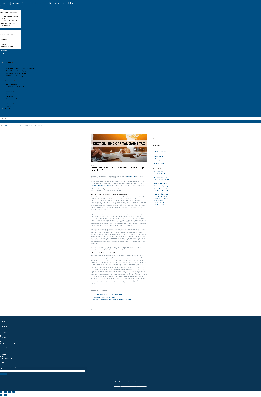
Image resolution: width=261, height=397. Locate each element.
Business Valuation (160, 151)
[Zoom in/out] (13, 392)
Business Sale (158, 149)
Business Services (5, 32)
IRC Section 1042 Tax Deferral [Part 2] (104, 297)
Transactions (3, 50)
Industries (3, 29)
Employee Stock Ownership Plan (101, 185)
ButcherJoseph (95, 172)
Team (1, 7)
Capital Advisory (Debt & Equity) (8, 20)
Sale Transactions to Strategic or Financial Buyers (21, 66)
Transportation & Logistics (7, 46)
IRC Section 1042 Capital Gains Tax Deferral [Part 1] (108, 295)
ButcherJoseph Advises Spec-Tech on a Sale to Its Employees (161, 179)
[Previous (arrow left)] (1, 395)
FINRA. (99, 283)
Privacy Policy (117, 386)
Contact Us (3, 326)
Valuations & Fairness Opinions (8, 23)
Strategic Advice (159, 163)
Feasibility (2, 52)
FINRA (123, 382)
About (1, 5)
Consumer (3, 36)
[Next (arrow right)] (5, 395)
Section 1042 (131, 176)
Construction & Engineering (7, 34)
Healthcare (3, 41)
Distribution (3, 39)
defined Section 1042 (123, 187)
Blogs (102, 172)
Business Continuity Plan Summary (128, 386)
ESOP (107, 172)
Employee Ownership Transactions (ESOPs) (20, 68)
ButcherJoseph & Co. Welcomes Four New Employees (160, 173)
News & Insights (8, 125)
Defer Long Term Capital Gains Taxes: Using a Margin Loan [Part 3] (118, 169)
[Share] (5, 392)
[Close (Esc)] (1, 392)
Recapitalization (159, 161)
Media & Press (4, 338)
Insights (2, 53)
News (155, 158)
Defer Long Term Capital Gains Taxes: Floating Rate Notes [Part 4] (113, 299)
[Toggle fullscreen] (9, 392)
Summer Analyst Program (8, 343)
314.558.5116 (3, 332)
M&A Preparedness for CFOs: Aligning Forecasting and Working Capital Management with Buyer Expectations (161, 187)
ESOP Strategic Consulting (7, 25)
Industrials (3, 44)
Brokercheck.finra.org (142, 386)
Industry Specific (159, 156)
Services (2, 9)
